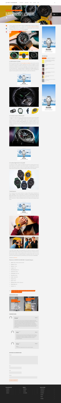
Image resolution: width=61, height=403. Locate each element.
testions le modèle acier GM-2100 (33, 26)
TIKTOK (42, 396)
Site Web (10, 375)
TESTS (31, 2)
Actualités (8, 10)
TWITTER (42, 394)
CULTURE (34, 2)
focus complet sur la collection (25, 63)
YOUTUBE (42, 398)
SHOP (38, 2)
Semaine (44, 58)
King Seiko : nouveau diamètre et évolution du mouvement (15, 306)
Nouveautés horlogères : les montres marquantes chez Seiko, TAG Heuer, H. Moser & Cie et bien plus (50, 61)
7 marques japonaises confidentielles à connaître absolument (50, 72)
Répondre (36, 317)
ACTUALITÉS (21, 2)
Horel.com (15, 257)
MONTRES (12, 10)
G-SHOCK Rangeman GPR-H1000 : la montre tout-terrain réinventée (31, 305)
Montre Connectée (18, 10)
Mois (48, 58)
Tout (53, 58)
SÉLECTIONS (26, 2)
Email (10, 370)
